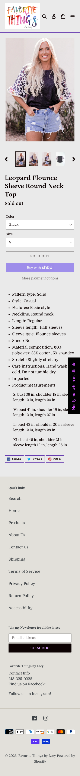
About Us (17, 535)
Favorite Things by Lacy (37, 756)
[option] (20, 159)
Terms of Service (24, 571)
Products (17, 523)
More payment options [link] (40, 278)
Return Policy (21, 596)
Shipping (17, 559)
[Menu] (72, 16)
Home (14, 511)
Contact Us (18, 547)
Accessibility (21, 608)
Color (10, 216)
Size (9, 234)
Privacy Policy (22, 583)
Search (15, 498)
